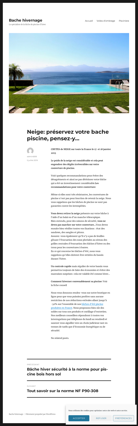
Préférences (123, 418)
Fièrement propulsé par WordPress (41, 414)
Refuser (101, 418)
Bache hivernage (25, 20)
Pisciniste (124, 21)
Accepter (79, 418)
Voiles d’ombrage (106, 21)
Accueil (89, 21)
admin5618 (32, 156)
